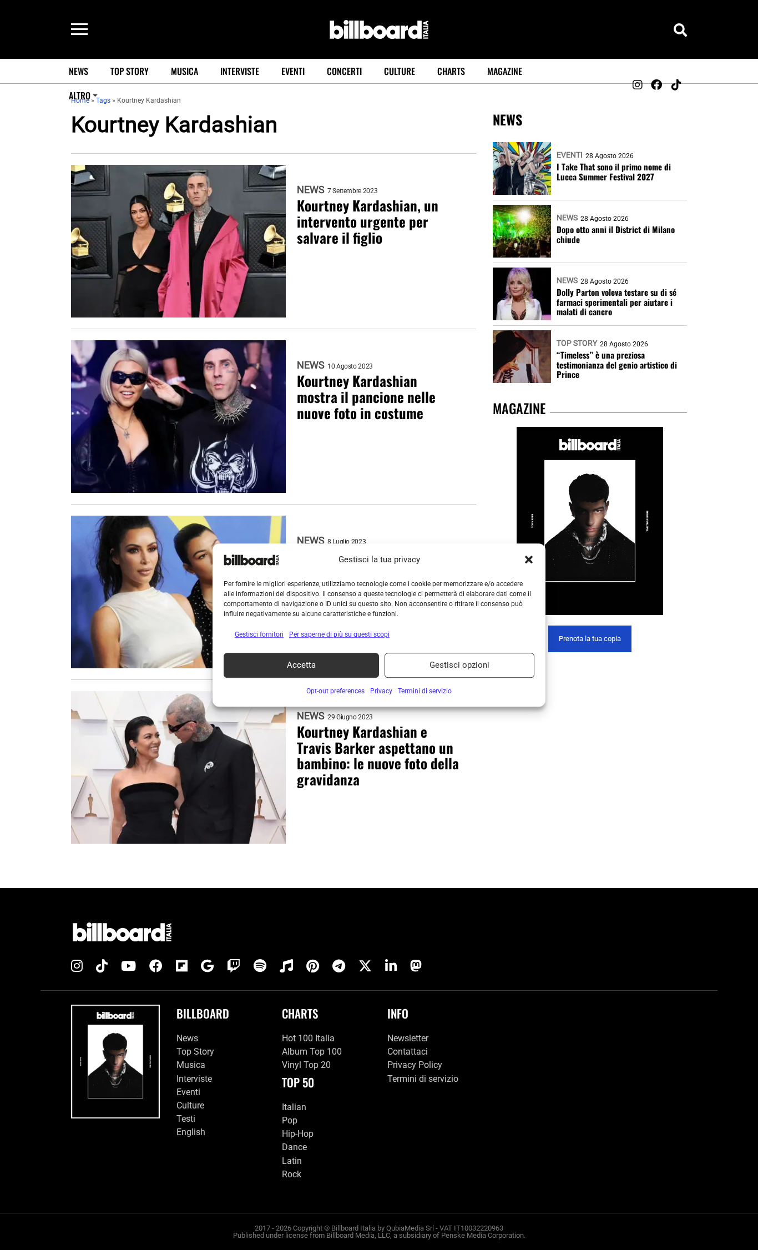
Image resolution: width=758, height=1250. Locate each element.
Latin (292, 1161)
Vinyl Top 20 (306, 1065)
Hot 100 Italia (308, 1038)
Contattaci (407, 1051)
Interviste (239, 71)
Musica (184, 71)
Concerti (344, 71)
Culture (399, 71)
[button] (528, 560)
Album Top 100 (312, 1051)
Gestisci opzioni (459, 665)
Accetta (301, 665)
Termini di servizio (422, 1078)
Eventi (293, 71)
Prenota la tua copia (590, 639)
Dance (294, 1147)
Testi (185, 1118)
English (190, 1132)
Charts (451, 71)
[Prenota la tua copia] (590, 521)
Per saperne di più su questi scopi (339, 634)
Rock (291, 1174)
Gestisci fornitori (259, 634)
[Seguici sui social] (637, 85)
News (78, 71)
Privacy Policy (414, 1065)
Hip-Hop (298, 1133)
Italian (294, 1107)
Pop (289, 1120)
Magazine (504, 71)
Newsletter (407, 1038)
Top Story (129, 71)
